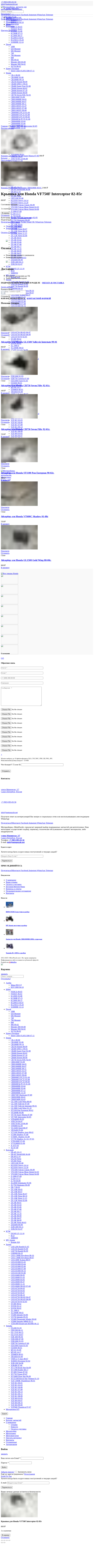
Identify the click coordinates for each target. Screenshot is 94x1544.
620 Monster (16, 1014)
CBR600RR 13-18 (18, 128)
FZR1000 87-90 (17, 1339)
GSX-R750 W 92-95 (19, 337)
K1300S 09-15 (16, 1000)
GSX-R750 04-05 (18, 1291)
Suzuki (8, 280)
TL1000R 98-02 (17, 348)
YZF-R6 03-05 (17, 433)
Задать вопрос (12, 228)
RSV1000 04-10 (17, 987)
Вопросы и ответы (13, 889)
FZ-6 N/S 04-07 (17, 1335)
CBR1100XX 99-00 (19, 1075)
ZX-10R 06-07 (16, 1192)
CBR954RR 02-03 (18, 1099)
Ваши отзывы (11, 882)
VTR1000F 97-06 (18, 1141)
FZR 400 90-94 (17, 1337)
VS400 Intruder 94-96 (19, 350)
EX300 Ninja (16, 1161)
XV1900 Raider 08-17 (19, 1370)
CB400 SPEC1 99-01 (19, 1049)
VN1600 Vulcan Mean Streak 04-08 (25, 209)
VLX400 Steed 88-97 (19, 1128)
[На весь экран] (7, 1540)
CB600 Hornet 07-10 (19, 1055)
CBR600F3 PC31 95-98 (20, 1080)
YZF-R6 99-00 (17, 1405)
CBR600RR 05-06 (18, 123)
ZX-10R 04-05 (16, 225)
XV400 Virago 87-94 (19, 1372)
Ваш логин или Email (10, 1458)
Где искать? (6, 14)
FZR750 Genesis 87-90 (20, 379)
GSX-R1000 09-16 (18, 306)
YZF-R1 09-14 (17, 427)
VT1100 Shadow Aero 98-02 (22, 1132)
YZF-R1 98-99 (17, 431)
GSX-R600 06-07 (18, 1282)
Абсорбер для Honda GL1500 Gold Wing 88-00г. (26, 560)
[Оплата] (2, 965)
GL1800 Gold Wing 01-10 (21, 1108)
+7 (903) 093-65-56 (8, 802)
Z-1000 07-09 (16, 211)
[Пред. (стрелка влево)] (2, 1542)
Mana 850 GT (16, 985)
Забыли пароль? (7, 1472)
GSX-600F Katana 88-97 (20, 295)
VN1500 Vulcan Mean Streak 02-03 (25, 207)
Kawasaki (10, 1150)
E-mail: (4, 1483)
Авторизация (11, 1444)
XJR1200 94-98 (17, 1363)
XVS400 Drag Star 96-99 (21, 1376)
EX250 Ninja (16, 1159)
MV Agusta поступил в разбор (16, 925)
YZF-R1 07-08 (17, 425)
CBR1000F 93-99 (18, 1062)
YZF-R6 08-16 (17, 1403)
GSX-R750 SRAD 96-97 (21, 332)
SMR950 (14, 273)
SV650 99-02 (16, 343)
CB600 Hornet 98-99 (19, 1058)
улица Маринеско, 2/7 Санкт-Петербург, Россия (11, 790)
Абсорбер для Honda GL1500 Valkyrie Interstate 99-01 (29, 342)
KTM (8, 266)
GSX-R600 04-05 (18, 1280)
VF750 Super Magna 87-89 (21, 1115)
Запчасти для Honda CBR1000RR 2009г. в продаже (24, 939)
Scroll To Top (6, 1476)
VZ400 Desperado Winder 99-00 (23, 1319)
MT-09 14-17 (16, 387)
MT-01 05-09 (16, 1350)
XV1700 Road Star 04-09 (21, 1368)
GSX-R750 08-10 (18, 1295)
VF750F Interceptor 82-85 (27, 126)
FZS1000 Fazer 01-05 (19, 381)
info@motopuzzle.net (9, 4)
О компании (11, 880)
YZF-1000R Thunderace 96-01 (23, 1381)
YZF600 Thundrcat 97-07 (21, 1407)
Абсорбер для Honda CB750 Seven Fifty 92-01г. (25, 385)
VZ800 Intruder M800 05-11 (22, 1321)
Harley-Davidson (12, 1033)
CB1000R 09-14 (17, 1044)
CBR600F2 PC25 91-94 (20, 1077)
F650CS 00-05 (16, 992)
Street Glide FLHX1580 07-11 (23, 1036)
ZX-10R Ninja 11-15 (19, 233)
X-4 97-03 (15, 1146)
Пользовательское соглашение (18, 891)
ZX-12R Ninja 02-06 (19, 236)
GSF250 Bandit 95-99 (19, 284)
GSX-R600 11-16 (18, 1284)
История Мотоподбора (15, 887)
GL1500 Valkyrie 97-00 (20, 1104)
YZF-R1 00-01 (17, 1383)
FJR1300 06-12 (17, 1330)
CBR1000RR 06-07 (18, 1066)
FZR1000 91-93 (17, 376)
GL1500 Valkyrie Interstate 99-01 (24, 1106)
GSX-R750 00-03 (18, 1288)
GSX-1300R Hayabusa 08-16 (22, 1255)
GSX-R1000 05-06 (18, 302)
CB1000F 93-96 (17, 1042)
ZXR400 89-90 (17, 260)
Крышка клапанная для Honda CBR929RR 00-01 (21, 188)
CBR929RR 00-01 (18, 1097)
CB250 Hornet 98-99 (19, 1047)
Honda (12, 126)
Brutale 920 (15, 1242)
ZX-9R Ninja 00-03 (18, 1222)
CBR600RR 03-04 (18, 1086)
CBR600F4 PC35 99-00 (20, 1082)
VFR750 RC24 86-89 (19, 159)
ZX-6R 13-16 (16, 249)
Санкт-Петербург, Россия (11, 837)
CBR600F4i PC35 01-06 (20, 1084)
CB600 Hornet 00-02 (19, 1053)
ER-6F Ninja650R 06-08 (20, 189)
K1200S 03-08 (16, 996)
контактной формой (39, 298)
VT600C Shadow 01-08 (20, 1137)
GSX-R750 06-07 (18, 1293)
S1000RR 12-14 (17, 1007)
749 (12, 1018)
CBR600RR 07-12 (18, 1091)
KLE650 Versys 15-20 (19, 203)
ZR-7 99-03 (15, 1187)
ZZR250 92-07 (17, 264)
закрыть (4, 974)
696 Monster (16, 1016)
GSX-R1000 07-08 (18, 1269)
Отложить (5, 215)
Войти (4, 1467)
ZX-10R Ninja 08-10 (19, 231)
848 (12, 1022)
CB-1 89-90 (15, 1040)
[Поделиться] (4, 1540)
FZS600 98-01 (16, 383)
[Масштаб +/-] (9, 1540)
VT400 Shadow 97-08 (19, 1135)
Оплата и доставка (13, 226)
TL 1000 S (15, 346)
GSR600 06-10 (17, 288)
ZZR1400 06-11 (17, 262)
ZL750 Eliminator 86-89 (20, 220)
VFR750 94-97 (17, 1121)
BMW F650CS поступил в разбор (17, 912)
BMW (8, 989)
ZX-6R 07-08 (16, 244)
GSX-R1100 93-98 (18, 1273)
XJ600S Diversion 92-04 (20, 1361)
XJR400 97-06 (16, 1365)
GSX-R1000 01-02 (18, 297)
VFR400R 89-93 (17, 1119)
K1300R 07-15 (17, 998)
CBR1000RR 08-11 (18, 1069)
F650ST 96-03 (16, 994)
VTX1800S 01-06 (18, 1143)
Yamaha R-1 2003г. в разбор (16, 953)
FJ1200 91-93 (16, 1328)
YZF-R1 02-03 (17, 420)
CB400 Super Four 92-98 (21, 1051)
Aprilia (8, 983)
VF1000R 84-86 (17, 1113)
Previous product (7, 128)
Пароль (5, 1463)
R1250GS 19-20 (17, 1005)
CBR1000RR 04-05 (18, 1064)
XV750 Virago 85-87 (19, 1374)
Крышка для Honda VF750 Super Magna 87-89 (20, 156)
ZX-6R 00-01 (16, 238)
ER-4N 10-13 (16, 1152)
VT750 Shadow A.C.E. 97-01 (22, 1139)
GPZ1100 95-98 (17, 198)
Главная (4, 126)
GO (2, 658)
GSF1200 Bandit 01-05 (20, 1247)
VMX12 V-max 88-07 (19, 394)
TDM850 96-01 (17, 390)
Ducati (8, 1009)
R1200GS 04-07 (17, 1003)
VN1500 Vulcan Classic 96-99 (23, 205)
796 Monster (16, 1020)
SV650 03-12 (16, 1306)
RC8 (12, 1236)
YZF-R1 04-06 (17, 422)
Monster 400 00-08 (18, 1027)
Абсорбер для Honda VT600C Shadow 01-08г (24, 516)
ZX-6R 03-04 (16, 240)
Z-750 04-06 (16, 216)
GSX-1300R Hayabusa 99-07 (22, 1258)
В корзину (5, 213)
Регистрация (29, 1474)
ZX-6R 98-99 (16, 251)
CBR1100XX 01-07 (19, 1071)
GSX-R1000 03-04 (18, 1264)
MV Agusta (10, 1240)
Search (4, 1414)
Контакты (10, 893)
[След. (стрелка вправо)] (4, 1542)
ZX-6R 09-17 (16, 247)
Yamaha (9, 1326)
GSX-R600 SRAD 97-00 (21, 1286)
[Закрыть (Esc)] (2, 1540)
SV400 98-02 (16, 339)
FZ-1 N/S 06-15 (17, 1332)
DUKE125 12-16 (17, 269)
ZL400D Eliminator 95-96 (21, 1183)
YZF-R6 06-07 (17, 436)
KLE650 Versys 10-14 (19, 200)
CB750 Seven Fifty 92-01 (21, 1060)
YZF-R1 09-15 (17, 1394)
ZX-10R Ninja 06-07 (19, 229)
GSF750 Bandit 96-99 (19, 286)
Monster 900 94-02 (18, 1029)
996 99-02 (15, 1025)
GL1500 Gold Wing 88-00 (21, 1102)
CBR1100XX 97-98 (19, 1073)
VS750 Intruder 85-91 (19, 1317)
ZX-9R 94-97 (16, 253)
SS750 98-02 (16, 1031)
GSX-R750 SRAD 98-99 (21, 335)
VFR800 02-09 (17, 161)
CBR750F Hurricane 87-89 (21, 1095)
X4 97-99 (14, 1148)
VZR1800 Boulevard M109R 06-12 (25, 1324)
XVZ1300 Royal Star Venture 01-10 (25, 1379)
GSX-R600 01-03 (18, 1277)
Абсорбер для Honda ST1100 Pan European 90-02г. (27, 473)
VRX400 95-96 (17, 1130)
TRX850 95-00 (17, 392)
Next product (6, 160)
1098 (13, 1011)
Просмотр (5, 333)
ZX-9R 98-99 (16, 1220)
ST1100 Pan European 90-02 (22, 1110)
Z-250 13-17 (16, 214)
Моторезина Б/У (12, 1409)
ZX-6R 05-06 (16, 242)
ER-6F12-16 (16, 1156)
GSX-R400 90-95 (18, 1275)
